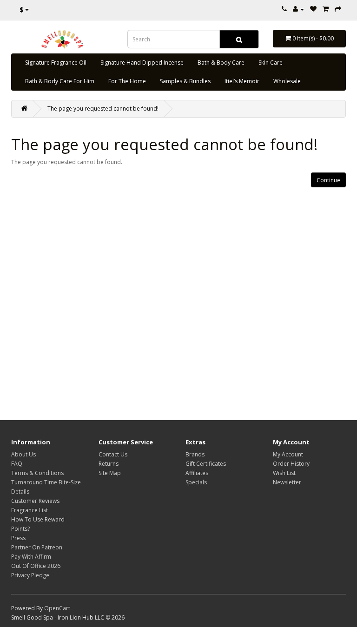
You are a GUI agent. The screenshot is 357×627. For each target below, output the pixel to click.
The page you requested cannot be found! (103, 108)
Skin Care (270, 62)
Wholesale (287, 81)
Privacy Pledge (30, 575)
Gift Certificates (205, 464)
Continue (328, 180)
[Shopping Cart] (326, 9)
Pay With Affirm (31, 557)
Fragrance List (29, 510)
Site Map (110, 473)
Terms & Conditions (37, 473)
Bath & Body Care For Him (59, 81)
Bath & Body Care (221, 62)
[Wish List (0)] (313, 9)
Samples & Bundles (185, 81)
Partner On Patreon (36, 547)
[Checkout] (338, 9)
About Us (23, 454)
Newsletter (287, 482)
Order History (291, 464)
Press (18, 538)
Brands (195, 454)
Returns (109, 464)
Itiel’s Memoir (242, 81)
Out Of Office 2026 (35, 566)
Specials (196, 482)
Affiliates (196, 473)
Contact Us (113, 454)
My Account (288, 454)
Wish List (284, 473)
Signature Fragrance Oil (55, 62)
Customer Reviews (35, 501)
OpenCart (57, 608)
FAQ (16, 464)
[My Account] (298, 9)
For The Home (127, 81)
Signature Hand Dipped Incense (142, 62)
